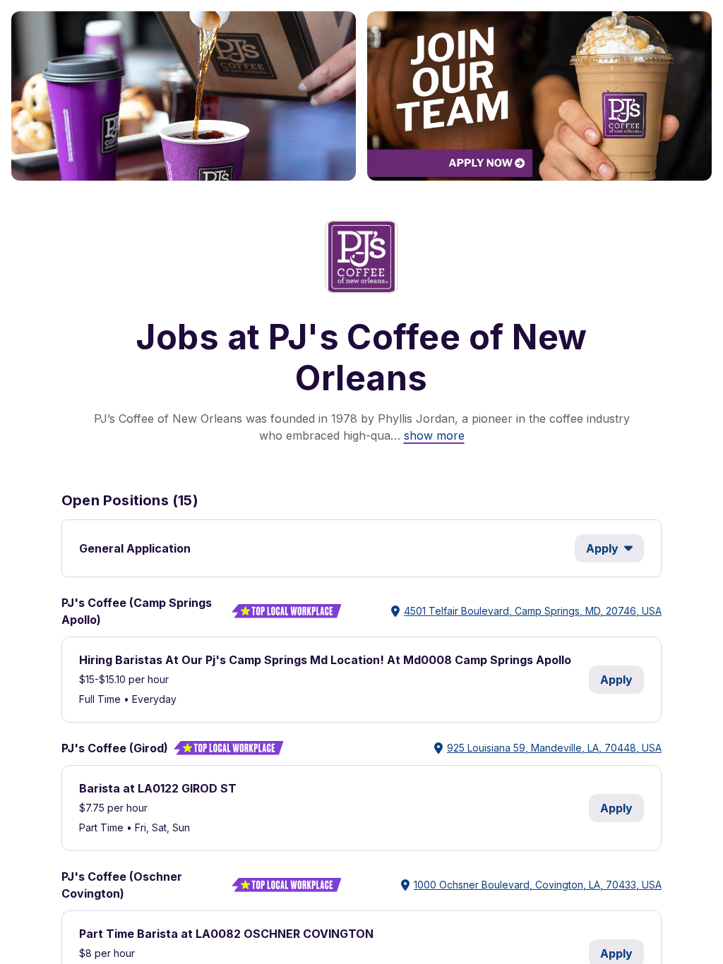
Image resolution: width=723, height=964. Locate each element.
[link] (434, 435)
